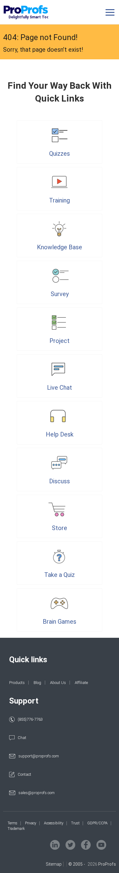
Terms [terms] (12, 823)
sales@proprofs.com (36, 792)
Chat (22, 737)
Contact (24, 774)
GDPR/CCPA (97, 823)
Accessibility (53, 823)
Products (17, 682)
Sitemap (54, 864)
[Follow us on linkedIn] (55, 845)
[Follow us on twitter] (70, 845)
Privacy (30, 823)
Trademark (16, 829)
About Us (58, 682)
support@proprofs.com (38, 756)
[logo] (34, 12)
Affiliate (81, 682)
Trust (75, 823)
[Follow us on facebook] (86, 845)
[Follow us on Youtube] (101, 845)
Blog (37, 682)
